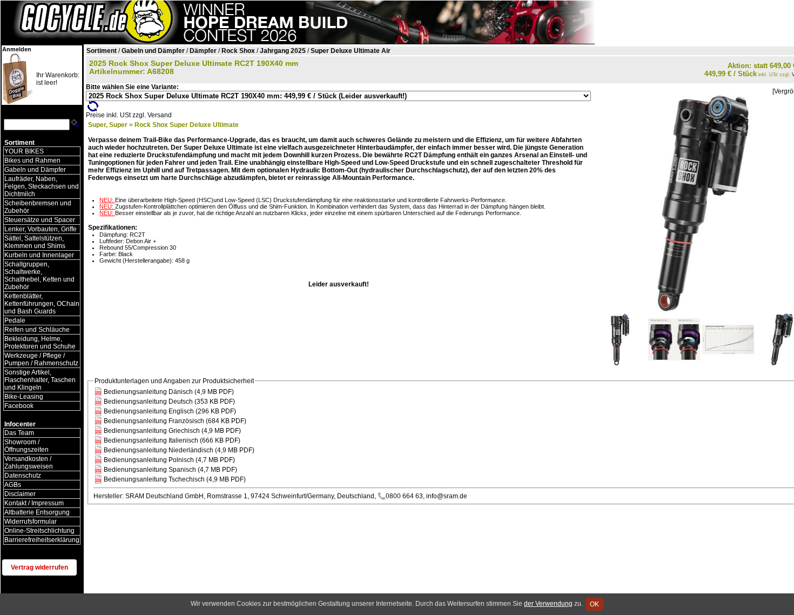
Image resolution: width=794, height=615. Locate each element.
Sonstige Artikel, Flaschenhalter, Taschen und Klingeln (40, 380)
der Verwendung (548, 603)
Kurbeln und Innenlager (39, 255)
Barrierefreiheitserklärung (41, 540)
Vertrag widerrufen (39, 567)
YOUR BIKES (24, 151)
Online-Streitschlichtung (39, 530)
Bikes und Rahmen (32, 160)
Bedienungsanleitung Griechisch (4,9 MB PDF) (172, 430)
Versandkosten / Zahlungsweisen (28, 462)
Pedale (14, 320)
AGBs (12, 485)
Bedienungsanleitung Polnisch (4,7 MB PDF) (169, 460)
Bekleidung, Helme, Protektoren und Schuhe (40, 342)
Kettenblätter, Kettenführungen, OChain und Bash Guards (41, 303)
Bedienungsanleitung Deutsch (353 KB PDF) (169, 401)
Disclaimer (20, 494)
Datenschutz (22, 475)
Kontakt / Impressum (34, 503)
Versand (159, 115)
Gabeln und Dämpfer (35, 169)
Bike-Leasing (23, 396)
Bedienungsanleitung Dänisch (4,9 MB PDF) (169, 392)
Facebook (18, 406)
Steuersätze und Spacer (39, 220)
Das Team (19, 433)
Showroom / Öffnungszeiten (26, 445)
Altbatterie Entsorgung (37, 512)
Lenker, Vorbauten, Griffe (40, 229)
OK (594, 604)
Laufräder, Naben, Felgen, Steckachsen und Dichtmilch (41, 186)
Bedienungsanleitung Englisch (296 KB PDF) (170, 411)
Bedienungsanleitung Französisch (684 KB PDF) (175, 421)
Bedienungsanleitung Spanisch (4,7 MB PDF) (170, 469)
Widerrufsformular (30, 521)
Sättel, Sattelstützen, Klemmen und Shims (34, 242)
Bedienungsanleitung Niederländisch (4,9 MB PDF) (179, 450)
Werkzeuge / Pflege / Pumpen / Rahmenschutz (41, 359)
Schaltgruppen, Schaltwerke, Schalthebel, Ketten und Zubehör (39, 275)
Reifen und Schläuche (37, 329)
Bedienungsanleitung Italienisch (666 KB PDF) (172, 440)
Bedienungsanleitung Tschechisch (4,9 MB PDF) (175, 479)
